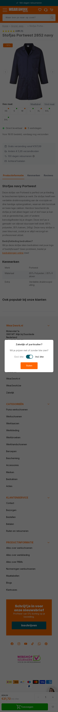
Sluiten (29, 365)
